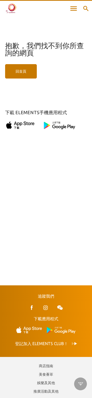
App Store (30, 330)
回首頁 (21, 71)
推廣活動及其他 (46, 391)
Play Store (61, 330)
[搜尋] (85, 8)
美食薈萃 (46, 374)
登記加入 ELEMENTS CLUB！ (41, 343)
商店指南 (46, 366)
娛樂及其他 (46, 383)
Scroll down (80, 383)
